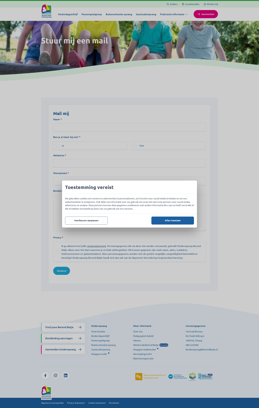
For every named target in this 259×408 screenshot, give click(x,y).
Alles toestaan (173, 220)
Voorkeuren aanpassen (86, 220)
